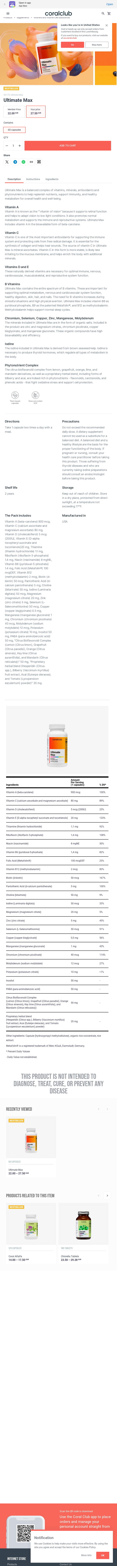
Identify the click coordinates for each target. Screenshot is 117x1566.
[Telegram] (15, 162)
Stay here (97, 45)
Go (72, 45)
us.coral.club (70, 38)
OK (102, 1555)
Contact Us (66, 1564)
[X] (7, 162)
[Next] (107, 1195)
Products (12, 1564)
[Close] (4, 4)
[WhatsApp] (23, 162)
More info (86, 1555)
